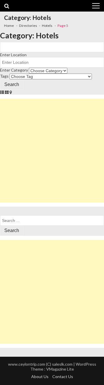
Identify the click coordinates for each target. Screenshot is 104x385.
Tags (4, 76)
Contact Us (62, 376)
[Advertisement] (52, 151)
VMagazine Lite (60, 369)
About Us (40, 376)
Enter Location (13, 54)
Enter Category (14, 70)
